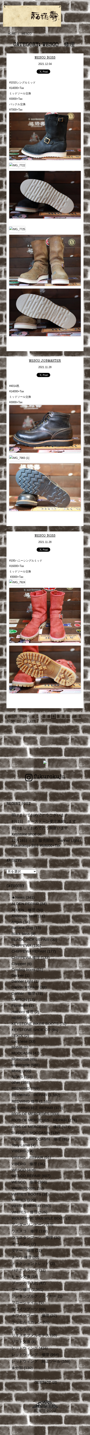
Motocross (20, 1059)
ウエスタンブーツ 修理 (32, 1238)
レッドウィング (25, 1348)
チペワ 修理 (21, 1257)
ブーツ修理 (21, 1289)
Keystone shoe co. (27, 834)
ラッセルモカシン (27, 1322)
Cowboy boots (23, 970)
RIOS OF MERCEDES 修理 (36, 1127)
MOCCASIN (22, 1053)
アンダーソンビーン (28, 1225)
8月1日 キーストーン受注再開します (44, 821)
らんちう (19, 1329)
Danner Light (22, 981)
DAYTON (19, 1000)
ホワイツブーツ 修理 (30, 1316)
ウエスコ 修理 (25, 1231)
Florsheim (20, 1005)
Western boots (24, 1188)
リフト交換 (21, 1342)
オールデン (21, 1244)
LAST (31, 721)
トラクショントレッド (30, 1264)
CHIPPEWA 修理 (26, 957)
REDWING (21, 1088)
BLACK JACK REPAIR (30, 940)
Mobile (17, 1047)
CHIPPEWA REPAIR (29, 951)
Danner (18, 975)
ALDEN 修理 (23, 910)
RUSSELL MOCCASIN (31, 1133)
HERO (17, 1018)
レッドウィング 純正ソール (36, 1361)
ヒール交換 (21, 1277)
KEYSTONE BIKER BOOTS (35, 1024)
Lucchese (20, 1041)
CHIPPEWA (21, 945)
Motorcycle (21, 1065)
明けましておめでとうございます (40, 815)
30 (12, 721)
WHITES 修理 (24, 1212)
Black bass (21, 934)
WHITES (19, 1200)
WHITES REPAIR (26, 1206)
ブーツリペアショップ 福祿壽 (45, 16)
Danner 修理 (23, 993)
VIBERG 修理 (24, 1164)
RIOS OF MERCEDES (30, 1114)
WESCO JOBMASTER (45, 361)
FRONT (24, 716)
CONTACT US (45, 1383)
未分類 (17, 1368)
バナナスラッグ (25, 1270)
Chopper (19, 964)
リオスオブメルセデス (30, 1335)
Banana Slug (22, 928)
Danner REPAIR (25, 987)
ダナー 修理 (23, 1250)
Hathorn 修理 (22, 1012)
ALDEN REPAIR (25, 904)
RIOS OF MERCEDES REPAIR (39, 1120)
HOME (12, 33)
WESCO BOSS (45, 58)
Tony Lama (21, 1145)
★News (18, 897)
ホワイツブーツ (25, 1309)
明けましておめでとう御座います (40, 828)
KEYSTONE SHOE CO (31, 1030)
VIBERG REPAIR (27, 1157)
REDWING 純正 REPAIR (32, 1108)
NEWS (17, 1077)
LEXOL (17, 1036)
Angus (17, 922)
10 (74, 716)
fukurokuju (49, 777)
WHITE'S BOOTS (26, 1194)
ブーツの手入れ (25, 1283)
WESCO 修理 (24, 1182)
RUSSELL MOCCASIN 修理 (36, 1139)
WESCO (19, 1170)
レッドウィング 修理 (30, 1355)
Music (16, 1071)
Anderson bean (24, 916)
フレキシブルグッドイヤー (34, 1296)
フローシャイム (25, 1303)
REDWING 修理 (25, 1101)
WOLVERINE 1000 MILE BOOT (38, 1218)
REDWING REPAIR (29, 1095)
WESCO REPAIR (26, 1176)
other (16, 1082)
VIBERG (19, 1151)
